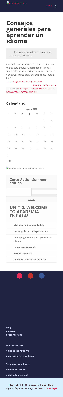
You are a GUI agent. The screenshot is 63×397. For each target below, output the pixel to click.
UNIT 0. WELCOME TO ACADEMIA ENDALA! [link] (28, 211)
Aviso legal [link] (51, 388)
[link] (16, 5)
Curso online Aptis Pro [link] (17, 350)
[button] (56, 8)
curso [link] (42, 52)
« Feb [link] (8, 160)
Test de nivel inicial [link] (23, 253)
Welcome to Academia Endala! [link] (29, 225)
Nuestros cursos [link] (14, 345)
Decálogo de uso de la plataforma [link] (25, 81)
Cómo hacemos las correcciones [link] (30, 259)
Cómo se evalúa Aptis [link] (44, 85)
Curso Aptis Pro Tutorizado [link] (20, 356)
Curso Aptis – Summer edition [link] (32, 88)
